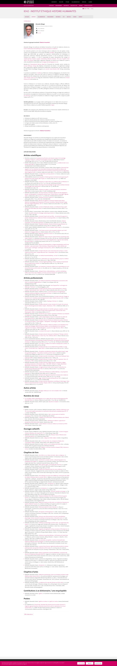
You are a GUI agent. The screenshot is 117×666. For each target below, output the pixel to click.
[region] (58, 663)
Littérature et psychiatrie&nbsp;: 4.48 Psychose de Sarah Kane (53, 535)
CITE (63, 16)
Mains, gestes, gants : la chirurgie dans (50, 464)
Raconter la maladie (53, 401)
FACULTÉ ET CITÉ (74, 5)
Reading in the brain (52, 301)
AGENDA (80, 5)
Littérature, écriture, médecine (46, 197)
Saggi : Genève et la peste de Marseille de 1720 (49, 378)
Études (67, 2)
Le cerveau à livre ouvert (44, 331)
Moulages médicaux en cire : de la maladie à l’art (50, 390)
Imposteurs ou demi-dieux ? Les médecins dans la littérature (53, 181)
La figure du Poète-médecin (50, 438)
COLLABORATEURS (41, 16)
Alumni (90, 2)
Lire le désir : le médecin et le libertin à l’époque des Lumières (53, 343)
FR (90, 8)
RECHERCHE (66, 5)
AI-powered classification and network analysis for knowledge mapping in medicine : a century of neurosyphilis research (45, 158)
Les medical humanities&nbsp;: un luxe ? (48, 255)
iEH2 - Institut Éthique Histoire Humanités (50, 11)
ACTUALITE (27, 16)
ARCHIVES (69, 16)
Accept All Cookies (98, 663)
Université (54, 2)
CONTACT (80, 16)
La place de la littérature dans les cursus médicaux (50, 469)
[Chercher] (88, 8)
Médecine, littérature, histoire (46, 233)
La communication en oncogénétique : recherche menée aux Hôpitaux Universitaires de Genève (45, 292)
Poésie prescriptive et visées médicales (48, 507)
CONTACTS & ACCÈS (88, 5)
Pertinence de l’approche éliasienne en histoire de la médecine (53, 375)
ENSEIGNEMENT (58, 5)
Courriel (39, 32)
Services (84, 2)
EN (92, 8)
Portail (85, 8)
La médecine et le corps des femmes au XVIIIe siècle (51, 582)
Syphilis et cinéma (43, 601)
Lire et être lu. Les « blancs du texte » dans (51, 455)
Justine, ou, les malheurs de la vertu (52, 444)
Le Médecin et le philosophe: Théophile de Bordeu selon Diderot (54, 417)
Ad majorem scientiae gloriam (46, 511)
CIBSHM (74, 16)
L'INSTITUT (34, 16)
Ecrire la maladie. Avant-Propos (53, 227)
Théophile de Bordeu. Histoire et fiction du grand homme (52, 224)
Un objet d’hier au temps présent (46, 174)
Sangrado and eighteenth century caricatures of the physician (53, 529)
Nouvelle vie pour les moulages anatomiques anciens (41, 213)
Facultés (61, 2)
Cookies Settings (81, 663)
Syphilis (40, 593)
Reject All (89, 663)
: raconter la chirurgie (58, 491)
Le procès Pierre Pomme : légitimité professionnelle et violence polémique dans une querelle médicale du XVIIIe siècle (46, 547)
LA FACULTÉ (51, 5)
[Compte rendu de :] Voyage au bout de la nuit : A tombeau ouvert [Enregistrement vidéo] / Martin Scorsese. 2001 (47, 297)
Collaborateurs (76, 2)
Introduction (51, 483)
